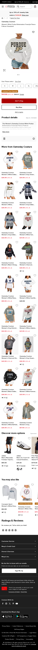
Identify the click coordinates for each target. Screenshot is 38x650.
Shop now (25, 15)
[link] (10, 175)
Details (22, 94)
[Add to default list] (17, 152)
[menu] (3, 6)
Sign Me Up (19, 571)
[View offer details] (19, 139)
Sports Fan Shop (15, 18)
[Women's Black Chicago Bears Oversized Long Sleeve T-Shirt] (10, 251)
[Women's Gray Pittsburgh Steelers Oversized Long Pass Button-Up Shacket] (28, 411)
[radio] (18, 469)
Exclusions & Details (14, 592)
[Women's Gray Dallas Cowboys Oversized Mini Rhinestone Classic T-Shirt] (10, 221)
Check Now (24, 592)
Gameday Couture (8, 21)
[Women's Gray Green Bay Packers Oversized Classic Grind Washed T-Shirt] (28, 344)
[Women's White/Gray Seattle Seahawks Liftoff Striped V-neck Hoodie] (9, 492)
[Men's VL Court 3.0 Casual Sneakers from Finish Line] (24, 445)
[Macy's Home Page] (10, 6)
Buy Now (19, 107)
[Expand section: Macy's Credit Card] (19, 546)
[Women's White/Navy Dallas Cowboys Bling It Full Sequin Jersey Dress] (10, 284)
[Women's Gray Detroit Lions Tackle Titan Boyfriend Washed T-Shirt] (10, 314)
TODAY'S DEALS (6, 2)
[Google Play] (22, 616)
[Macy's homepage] (2, 18)
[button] (6, 18)
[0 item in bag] (35, 6)
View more (5, 132)
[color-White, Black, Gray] (18, 469)
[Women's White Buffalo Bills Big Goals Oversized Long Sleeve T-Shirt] (10, 411)
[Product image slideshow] (19, 54)
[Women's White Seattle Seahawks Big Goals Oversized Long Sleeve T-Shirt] (28, 284)
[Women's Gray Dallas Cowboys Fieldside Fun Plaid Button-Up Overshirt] (28, 191)
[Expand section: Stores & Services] (19, 551)
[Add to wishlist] (33, 32)
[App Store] (7, 616)
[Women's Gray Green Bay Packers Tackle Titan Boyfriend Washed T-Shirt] (28, 160)
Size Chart (18, 81)
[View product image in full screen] (4, 70)
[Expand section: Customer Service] (19, 541)
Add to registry (19, 112)
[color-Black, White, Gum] (21, 469)
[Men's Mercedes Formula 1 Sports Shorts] (9, 445)
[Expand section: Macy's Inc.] (19, 556)
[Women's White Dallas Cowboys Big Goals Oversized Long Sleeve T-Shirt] (10, 160)
